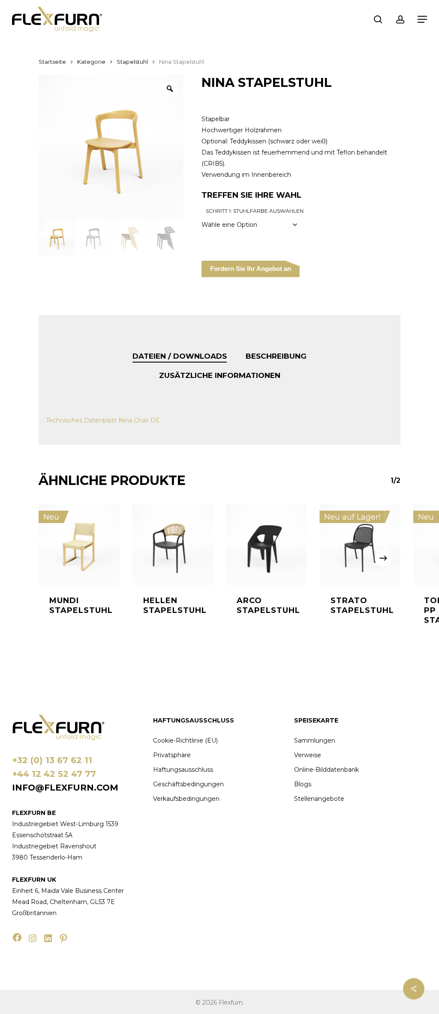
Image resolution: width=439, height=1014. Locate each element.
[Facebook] (17, 937)
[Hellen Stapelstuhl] (172, 544)
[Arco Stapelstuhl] (266, 544)
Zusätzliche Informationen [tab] (219, 375)
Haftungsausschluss (183, 769)
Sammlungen (314, 740)
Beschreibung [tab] (276, 356)
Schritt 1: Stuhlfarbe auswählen (255, 211)
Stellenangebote (319, 799)
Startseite (52, 62)
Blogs (302, 784)
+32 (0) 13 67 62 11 (52, 760)
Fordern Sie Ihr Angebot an (250, 268)
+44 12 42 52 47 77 (54, 774)
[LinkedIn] (48, 938)
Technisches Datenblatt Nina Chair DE (103, 420)
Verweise (307, 755)
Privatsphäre (172, 755)
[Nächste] (383, 558)
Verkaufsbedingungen (186, 799)
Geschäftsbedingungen (188, 784)
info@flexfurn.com (65, 787)
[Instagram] (32, 938)
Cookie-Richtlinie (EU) (185, 740)
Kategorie (91, 62)
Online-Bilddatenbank (326, 769)
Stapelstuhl (132, 62)
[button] (422, 19)
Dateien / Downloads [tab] (179, 356)
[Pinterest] (63, 938)
